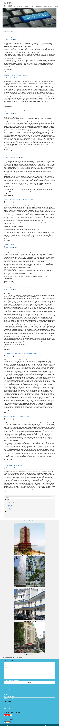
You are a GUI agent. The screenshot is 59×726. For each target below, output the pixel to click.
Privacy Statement (47, 725)
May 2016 (10, 508)
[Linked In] (5, 722)
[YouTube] (7, 722)
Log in (9, 514)
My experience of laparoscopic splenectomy (16, 75)
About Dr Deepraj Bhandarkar (15, 6)
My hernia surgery (9, 244)
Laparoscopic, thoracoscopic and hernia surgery (9, 2)
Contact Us (50, 6)
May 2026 (10, 507)
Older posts (30, 494)
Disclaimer (54, 725)
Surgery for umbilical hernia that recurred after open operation (22, 155)
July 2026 (10, 504)
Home (5, 6)
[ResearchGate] (9, 722)
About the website (38, 725)
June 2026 (10, 505)
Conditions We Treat (29, 6)
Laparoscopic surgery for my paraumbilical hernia (18, 199)
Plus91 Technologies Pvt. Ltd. (15, 725)
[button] (5, 17)
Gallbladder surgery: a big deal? (13, 465)
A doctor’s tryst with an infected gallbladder (16, 416)
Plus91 (15, 39)
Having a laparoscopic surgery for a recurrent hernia (19, 287)
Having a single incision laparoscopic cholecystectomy (19, 37)
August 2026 (11, 502)
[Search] (52, 497)
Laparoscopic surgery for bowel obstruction (16, 111)
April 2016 (10, 509)
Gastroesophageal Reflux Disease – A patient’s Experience (20, 353)
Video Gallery (39, 6)
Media (45, 6)
